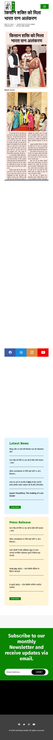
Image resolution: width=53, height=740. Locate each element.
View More (15, 507)
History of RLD (24, 24)
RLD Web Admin (23, 26)
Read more (9, 90)
